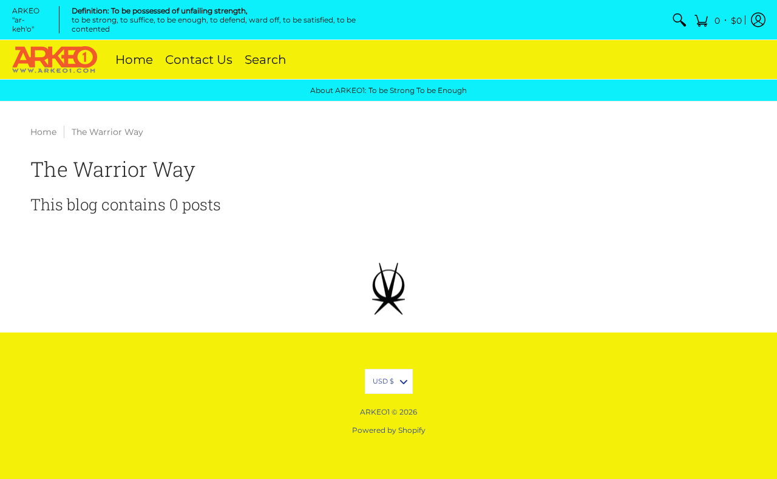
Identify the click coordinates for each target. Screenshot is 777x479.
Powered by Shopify (389, 430)
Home (43, 131)
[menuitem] (679, 20)
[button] (717, 20)
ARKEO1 (375, 411)
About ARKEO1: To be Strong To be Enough (388, 90)
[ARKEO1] (54, 59)
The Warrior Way (107, 131)
